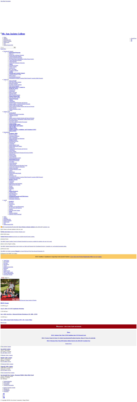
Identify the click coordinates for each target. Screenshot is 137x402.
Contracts (11, 182)
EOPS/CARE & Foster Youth (16, 105)
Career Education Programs (15, 60)
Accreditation (6, 390)
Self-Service (12, 204)
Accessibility (6, 384)
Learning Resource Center (15, 74)
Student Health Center (14, 145)
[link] (13, 33)
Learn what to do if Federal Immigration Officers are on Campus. (86, 256)
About (4, 37)
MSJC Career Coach (8, 272)
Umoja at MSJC (12, 123)
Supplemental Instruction (14, 77)
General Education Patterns (15, 56)
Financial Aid (12, 89)
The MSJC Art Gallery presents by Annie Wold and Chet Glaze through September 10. (22, 251)
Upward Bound (12, 156)
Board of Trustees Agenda (9, 387)
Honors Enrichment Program (15, 57)
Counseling (11, 143)
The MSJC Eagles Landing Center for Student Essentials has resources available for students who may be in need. (26, 241)
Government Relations (14, 136)
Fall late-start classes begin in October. (28, 300)
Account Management (8, 273)
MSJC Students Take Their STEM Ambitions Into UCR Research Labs (68, 335)
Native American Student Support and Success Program (21, 106)
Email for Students (13, 213)
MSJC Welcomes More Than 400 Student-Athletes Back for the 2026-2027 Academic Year (68, 340)
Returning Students (13, 83)
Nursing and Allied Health (15, 173)
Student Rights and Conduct (15, 146)
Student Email (6, 270)
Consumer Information (8, 385)
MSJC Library (12, 75)
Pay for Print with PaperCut (15, 207)
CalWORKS (12, 101)
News (68, 332)
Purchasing (11, 181)
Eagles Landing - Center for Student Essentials (19, 104)
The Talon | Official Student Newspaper (18, 121)
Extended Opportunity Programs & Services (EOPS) (21, 152)
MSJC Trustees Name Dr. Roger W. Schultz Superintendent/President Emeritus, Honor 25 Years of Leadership (68, 338)
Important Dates (12, 93)
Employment (6, 42)
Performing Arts (7, 39)
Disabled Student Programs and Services (18, 102)
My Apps (11, 202)
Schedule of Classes (13, 65)
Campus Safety (12, 192)
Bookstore (11, 188)
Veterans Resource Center (15, 109)
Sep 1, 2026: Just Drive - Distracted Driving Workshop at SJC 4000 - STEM (19, 314)
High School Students (14, 86)
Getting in (5, 79)
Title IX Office (12, 195)
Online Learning (13, 66)
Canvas (10, 205)
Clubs (10, 116)
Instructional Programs (14, 160)
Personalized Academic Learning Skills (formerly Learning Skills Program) (26, 78)
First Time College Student (15, 82)
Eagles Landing (12, 151)
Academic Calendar (13, 70)
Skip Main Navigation (6, 1)
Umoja (10, 110)
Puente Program (12, 107)
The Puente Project (13, 120)
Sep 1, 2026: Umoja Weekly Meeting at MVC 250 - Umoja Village (16, 319)
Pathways (11, 53)
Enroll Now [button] (133, 38)
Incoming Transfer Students (15, 84)
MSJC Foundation (13, 137)
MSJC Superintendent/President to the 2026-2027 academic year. (25, 227)
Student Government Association (16, 114)
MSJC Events (5, 303)
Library (10, 170)
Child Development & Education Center (18, 165)
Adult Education (13, 61)
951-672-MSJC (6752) (6, 361)
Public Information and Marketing (16, 138)
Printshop (11, 187)
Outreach (11, 174)
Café (10, 190)
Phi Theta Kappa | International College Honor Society (21, 59)
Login (4, 200)
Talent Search (12, 154)
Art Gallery (11, 161)
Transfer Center (12, 155)
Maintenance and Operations (15, 183)
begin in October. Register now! (13, 231)
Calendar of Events (13, 115)
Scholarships (12, 91)
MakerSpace (12, 172)
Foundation (6, 391)
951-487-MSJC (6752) (6, 352)
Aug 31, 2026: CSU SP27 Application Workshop (12, 308)
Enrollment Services (13, 141)
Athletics (5, 38)
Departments (6, 132)
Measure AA (6, 389)
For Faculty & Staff (7, 274)
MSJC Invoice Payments (14, 184)
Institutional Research (14, 197)
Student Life (6, 111)
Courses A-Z (12, 68)
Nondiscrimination (7, 381)
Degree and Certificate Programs (16, 55)
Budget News (68, 343)
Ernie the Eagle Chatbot (14, 97)
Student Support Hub (8, 45)
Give (4, 43)
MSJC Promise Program (14, 95)
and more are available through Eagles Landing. (18, 236)
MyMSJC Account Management (16, 206)
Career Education (13, 163)
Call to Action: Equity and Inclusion (72, 326)
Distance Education (13, 168)
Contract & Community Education (17, 62)
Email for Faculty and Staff (15, 214)
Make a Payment (13, 92)
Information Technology (14, 199)
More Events (3, 322)
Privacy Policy (6, 382)
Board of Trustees (7, 41)
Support (11, 209)
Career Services (12, 164)
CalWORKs (12, 150)
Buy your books (12, 69)
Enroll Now (3, 48)
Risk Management (13, 193)
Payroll (10, 186)
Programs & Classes (8, 51)
